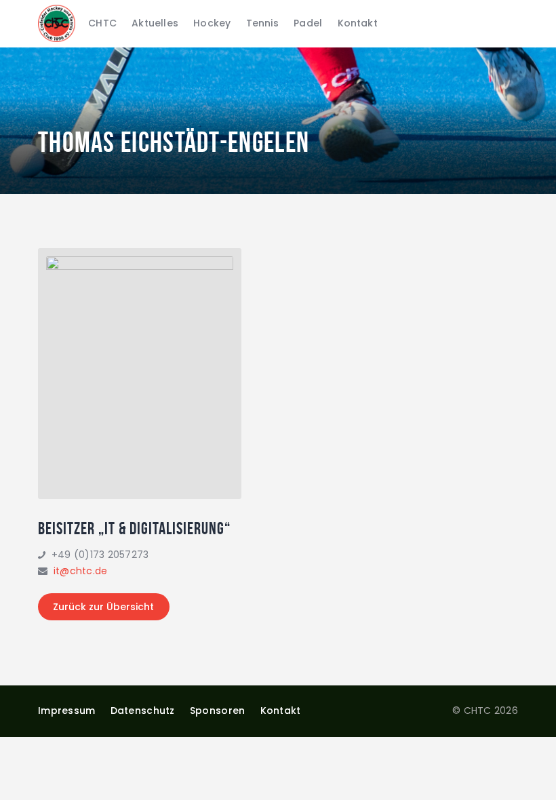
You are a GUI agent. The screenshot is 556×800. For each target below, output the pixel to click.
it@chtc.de (81, 571)
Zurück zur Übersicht (103, 607)
